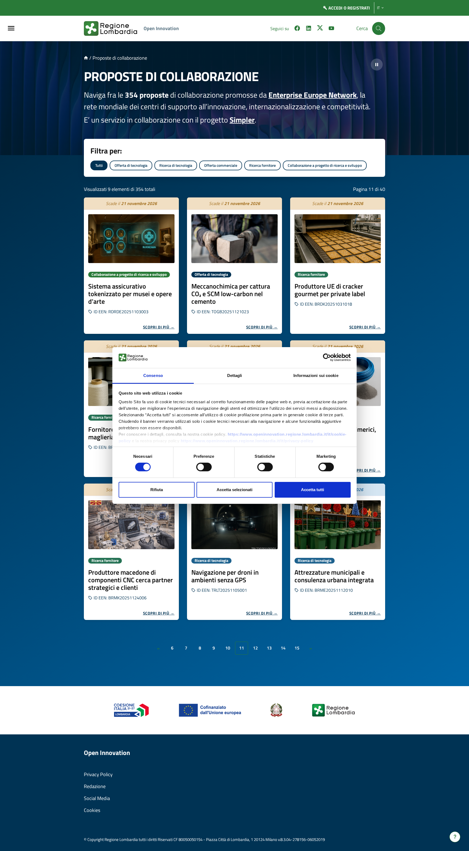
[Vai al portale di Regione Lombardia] (114, 28)
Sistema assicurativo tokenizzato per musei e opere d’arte (130, 293)
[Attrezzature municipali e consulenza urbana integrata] (337, 524)
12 (255, 648)
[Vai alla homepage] (86, 58)
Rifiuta (156, 489)
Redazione (95, 786)
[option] (131, 265)
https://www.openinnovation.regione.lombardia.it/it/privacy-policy (247, 441)
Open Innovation (161, 28)
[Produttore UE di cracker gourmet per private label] (337, 238)
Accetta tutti (312, 489)
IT (378, 8)
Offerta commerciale (220, 165)
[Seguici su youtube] (331, 29)
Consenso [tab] (153, 375)
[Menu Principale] (11, 28)
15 (296, 648)
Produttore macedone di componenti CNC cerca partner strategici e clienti (130, 579)
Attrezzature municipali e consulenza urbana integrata (334, 576)
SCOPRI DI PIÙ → (159, 327)
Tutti (99, 165)
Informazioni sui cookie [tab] (315, 375)
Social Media (97, 798)
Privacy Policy (98, 774)
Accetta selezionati (234, 489)
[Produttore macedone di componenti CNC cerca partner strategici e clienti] (131, 524)
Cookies (92, 810)
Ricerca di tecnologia (175, 165)
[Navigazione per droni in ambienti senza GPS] (234, 524)
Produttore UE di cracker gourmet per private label (329, 290)
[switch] (204, 467)
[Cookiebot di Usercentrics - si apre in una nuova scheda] (327, 357)
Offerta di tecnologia (131, 165)
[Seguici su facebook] (297, 29)
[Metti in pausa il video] (377, 65)
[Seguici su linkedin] (308, 29)
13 (269, 648)
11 (241, 648)
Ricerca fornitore (262, 165)
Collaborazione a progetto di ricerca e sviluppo (325, 165)
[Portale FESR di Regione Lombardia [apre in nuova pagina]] (131, 710)
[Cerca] (378, 28)
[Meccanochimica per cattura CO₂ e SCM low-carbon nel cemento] (234, 238)
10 (227, 648)
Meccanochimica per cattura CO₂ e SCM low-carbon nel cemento (230, 293)
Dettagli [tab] (234, 375)
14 (283, 648)
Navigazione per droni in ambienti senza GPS (225, 576)
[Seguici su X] (320, 29)
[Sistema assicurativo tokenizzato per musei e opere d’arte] (131, 238)
